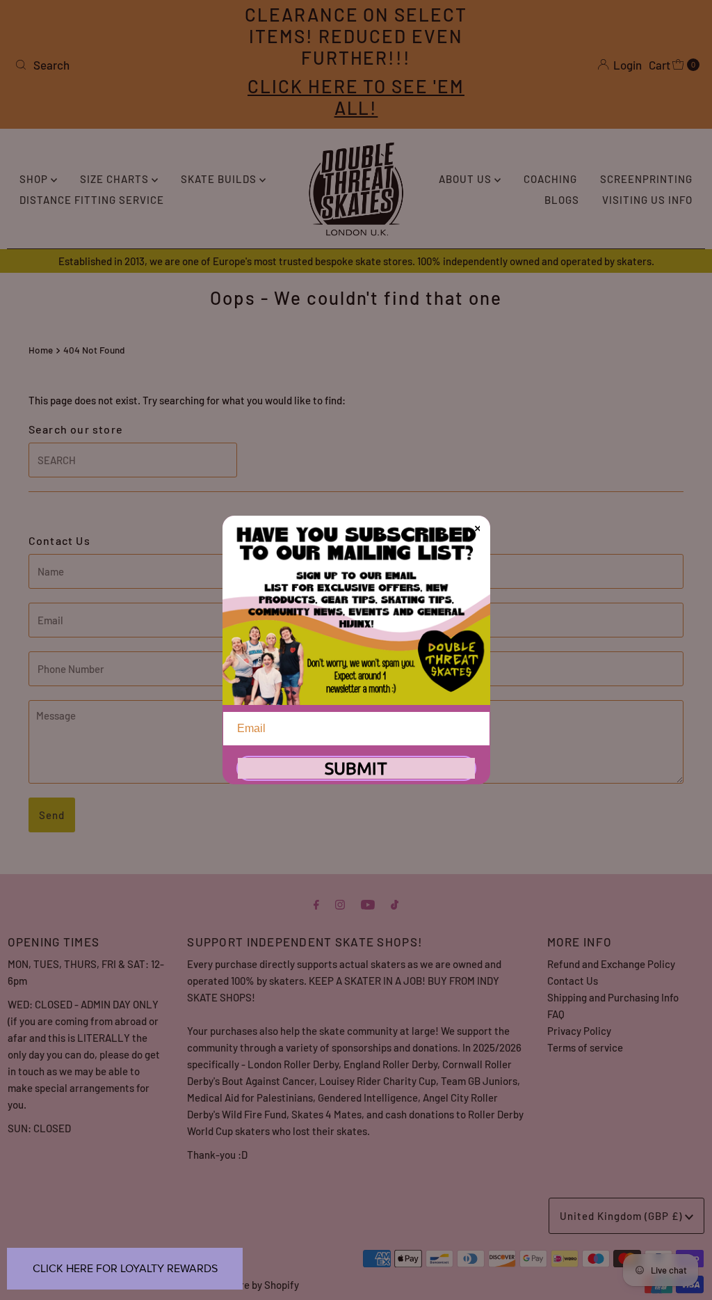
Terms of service (585, 1047)
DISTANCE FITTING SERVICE (91, 199)
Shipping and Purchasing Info (613, 997)
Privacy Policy (579, 1030)
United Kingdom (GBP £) (622, 1216)
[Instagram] (340, 903)
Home (41, 350)
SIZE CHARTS (116, 179)
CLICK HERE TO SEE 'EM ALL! (356, 96)
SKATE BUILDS (220, 179)
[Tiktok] (394, 903)
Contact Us (572, 980)
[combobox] (121, 65)
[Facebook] (316, 903)
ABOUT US (466, 179)
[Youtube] (368, 903)
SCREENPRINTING (646, 179)
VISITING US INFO (647, 199)
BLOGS (561, 199)
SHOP (35, 179)
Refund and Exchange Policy (611, 964)
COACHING (550, 179)
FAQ (556, 1014)
